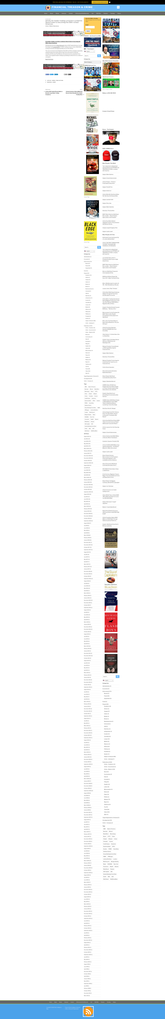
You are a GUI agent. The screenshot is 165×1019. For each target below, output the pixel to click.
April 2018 (86, 532)
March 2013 (86, 672)
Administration (87, 256)
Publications (56, 26)
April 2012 (86, 699)
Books (57, 13)
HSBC (99, 407)
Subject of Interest (89, 320)
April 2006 (86, 858)
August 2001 (86, 942)
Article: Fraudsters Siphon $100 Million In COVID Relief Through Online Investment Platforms (110, 519)
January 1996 (87, 978)
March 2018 (86, 535)
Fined (87, 265)
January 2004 (87, 908)
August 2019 (86, 494)
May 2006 (86, 855)
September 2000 (87, 954)
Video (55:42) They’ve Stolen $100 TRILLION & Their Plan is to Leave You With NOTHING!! (111, 496)
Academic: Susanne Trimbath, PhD (111, 441)
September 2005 (87, 872)
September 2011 (87, 716)
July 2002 (86, 932)
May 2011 (86, 723)
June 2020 (86, 470)
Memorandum (88, 350)
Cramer (96, 396)
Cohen (54, 82)
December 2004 (87, 889)
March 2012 (86, 701)
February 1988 (87, 988)
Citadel (90, 393)
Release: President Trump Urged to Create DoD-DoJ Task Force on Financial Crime (111, 362)
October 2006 (87, 843)
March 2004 (86, 904)
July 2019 (86, 496)
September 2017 (87, 549)
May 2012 (86, 696)
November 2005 (87, 867)
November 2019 (87, 487)
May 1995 (86, 981)
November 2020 (87, 458)
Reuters (96, 419)
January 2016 (87, 597)
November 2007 (87, 814)
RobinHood (87, 421)
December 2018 (87, 513)
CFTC (96, 391)
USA (93, 428)
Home (45, 13)
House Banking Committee (90, 407)
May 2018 (86, 530)
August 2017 (86, 552)
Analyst (87, 279)
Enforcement (86, 261)
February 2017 (87, 566)
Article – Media (89, 332)
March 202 (86, 995)
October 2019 (87, 489)
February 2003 (87, 925)
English (88, 51)
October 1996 (87, 973)
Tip (86, 366)
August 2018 (86, 523)
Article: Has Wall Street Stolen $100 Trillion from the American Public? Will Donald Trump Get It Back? (111, 422)
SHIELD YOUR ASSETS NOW (100, 2)
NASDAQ (86, 416)
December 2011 (87, 708)
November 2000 (87, 949)
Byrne (92, 391)
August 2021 (86, 436)
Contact (71, 13)
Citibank (95, 393)
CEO (86, 293)
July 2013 (86, 663)
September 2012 (87, 687)
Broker (87, 286)
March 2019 (86, 506)
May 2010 (86, 747)
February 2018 (87, 537)
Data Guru (88, 295)
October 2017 (87, 547)
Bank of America (91, 386)
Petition (87, 357)
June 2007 (86, 824)
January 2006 (87, 865)
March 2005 (86, 882)
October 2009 (87, 761)
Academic (88, 275)
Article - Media (48, 26)
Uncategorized (87, 378)
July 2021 (86, 438)
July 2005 (86, 877)
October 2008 (87, 788)
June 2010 (86, 744)
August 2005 (87, 875)
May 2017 (86, 559)
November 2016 (87, 573)
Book (87, 334)
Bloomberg (87, 391)
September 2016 (87, 578)
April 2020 (86, 474)
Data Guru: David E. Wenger (109, 408)
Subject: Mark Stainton (108, 174)
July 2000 (86, 957)
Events (85, 270)
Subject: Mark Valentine (108, 207)
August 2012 (86, 689)
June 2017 (86, 556)
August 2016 (86, 581)
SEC (92, 423)
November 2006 (87, 841)
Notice (87, 352)
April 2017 (86, 561)
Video (87, 371)
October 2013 (87, 658)
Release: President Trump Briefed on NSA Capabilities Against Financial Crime (110, 348)
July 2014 (86, 636)
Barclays (86, 389)
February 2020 (87, 479)
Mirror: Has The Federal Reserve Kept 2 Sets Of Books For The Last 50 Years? (111, 322)
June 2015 (86, 614)
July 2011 (86, 720)
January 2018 (87, 540)
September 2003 (87, 918)
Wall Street (87, 430)
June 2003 (86, 920)
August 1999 (86, 964)
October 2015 (87, 605)
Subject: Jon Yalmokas (108, 486)
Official (87, 311)
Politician (87, 313)
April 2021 (86, 446)
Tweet (87, 368)
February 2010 (87, 754)
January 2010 (87, 756)
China (86, 393)
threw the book (60, 45)
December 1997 (87, 971)
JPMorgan (87, 410)
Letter (87, 348)
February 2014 (87, 648)
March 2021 (86, 448)
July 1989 (86, 985)
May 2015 (86, 617)
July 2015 (86, 612)
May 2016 (86, 588)
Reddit (92, 419)
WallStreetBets (94, 430)
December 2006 (87, 838)
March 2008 (86, 805)
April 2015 (86, 619)
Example (87, 341)
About (51, 13)
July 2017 (86, 554)
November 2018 (87, 515)
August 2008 (87, 793)
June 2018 (86, 528)
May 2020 (86, 472)
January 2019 (87, 511)
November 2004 (87, 891)
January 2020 (87, 482)
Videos (119, 13)
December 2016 (87, 571)
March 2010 (86, 752)
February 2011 (87, 728)
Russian (92, 421)
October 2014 (87, 631)
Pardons (106, 13)
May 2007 (86, 826)
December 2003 (87, 911)
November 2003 (87, 913)
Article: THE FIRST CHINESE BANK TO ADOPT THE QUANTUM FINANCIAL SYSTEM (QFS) (111, 244)
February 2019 (87, 508)
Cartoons (64, 13)
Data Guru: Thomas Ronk (108, 210)
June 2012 (86, 694)
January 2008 (87, 809)
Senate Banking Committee (90, 426)
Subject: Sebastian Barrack (109, 381)
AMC (86, 386)
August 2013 (86, 660)
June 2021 (86, 441)
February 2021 (87, 450)
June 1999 (86, 966)
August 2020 (86, 465)
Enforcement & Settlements (82, 13)
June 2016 (86, 585)
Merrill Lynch (92, 412)
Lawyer (87, 304)
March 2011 (86, 725)
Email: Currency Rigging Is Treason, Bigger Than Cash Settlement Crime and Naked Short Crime (111, 476)
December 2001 (87, 940)
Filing (87, 343)
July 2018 (86, 525)
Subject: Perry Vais (107, 203)
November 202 (87, 993)
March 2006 (86, 860)
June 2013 (86, 665)
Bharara (49, 82)
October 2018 (87, 518)
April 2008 (86, 802)
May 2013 (86, 667)
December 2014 (87, 626)
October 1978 (87, 990)
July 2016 (86, 583)
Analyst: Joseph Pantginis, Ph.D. (110, 227)
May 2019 (86, 501)
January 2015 (87, 624)
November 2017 (87, 544)
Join (93, 13)
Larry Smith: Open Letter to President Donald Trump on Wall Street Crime (110, 259)
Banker (87, 284)
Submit (88, 31)
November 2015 (87, 602)
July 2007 (86, 822)
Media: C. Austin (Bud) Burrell (109, 507)
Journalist (87, 302)
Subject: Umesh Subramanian (110, 178)
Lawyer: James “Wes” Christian (110, 288)
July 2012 (86, 691)
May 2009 (86, 773)
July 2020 (86, 467)
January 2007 (87, 836)
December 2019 (87, 484)
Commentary (88, 336)
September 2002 (87, 930)
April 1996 (86, 976)
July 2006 (86, 850)
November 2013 (87, 655)
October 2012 (87, 684)
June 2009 (86, 771)
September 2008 (87, 790)
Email (87, 25)
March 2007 (86, 831)
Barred (87, 263)
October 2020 (87, 460)
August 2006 (87, 848)
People (85, 273)
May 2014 (86, 641)
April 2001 (86, 944)
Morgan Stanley (88, 414)
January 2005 (87, 887)
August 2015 (86, 609)
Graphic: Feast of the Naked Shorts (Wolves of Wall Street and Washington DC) (111, 341)
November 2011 (87, 711)
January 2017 (87, 568)
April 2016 (86, 590)
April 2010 (86, 749)
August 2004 (87, 896)
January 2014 (87, 650)
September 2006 (87, 846)
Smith (86, 428)
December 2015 (87, 600)
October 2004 (87, 894)
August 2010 (86, 740)
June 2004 (86, 899)
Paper (87, 355)
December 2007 (87, 812)
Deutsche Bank (88, 400)
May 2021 (86, 443)
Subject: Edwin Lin (107, 190)
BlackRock (97, 389)
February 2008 (87, 807)
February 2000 (87, 961)
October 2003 (87, 916)
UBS (90, 428)
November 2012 (87, 682)
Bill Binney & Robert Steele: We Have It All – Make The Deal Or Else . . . (111, 278)
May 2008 (86, 800)
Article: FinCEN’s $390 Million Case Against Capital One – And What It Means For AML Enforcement (111, 446)
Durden (98, 400)
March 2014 (86, 646)
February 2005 (87, 884)
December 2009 (87, 759)
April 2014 (86, 643)
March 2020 (86, 477)
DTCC (94, 400)
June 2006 (86, 853)
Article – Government (90, 330)
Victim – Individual (89, 323)
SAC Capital (87, 423)
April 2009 (86, 776)
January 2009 (87, 781)
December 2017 (87, 542)
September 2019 (87, 491)
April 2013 (86, 670)
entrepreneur (88, 297)
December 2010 (87, 730)
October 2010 (87, 735)
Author (87, 282)
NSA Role (98, 13)
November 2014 (87, 629)
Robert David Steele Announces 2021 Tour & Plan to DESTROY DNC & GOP (111, 512)
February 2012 (87, 703)
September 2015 (87, 607)
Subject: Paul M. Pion (107, 187)
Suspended (88, 268)
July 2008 (86, 795)
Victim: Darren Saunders (108, 367)
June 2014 (86, 638)
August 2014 (86, 634)
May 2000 (86, 959)
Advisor (87, 277)
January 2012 (87, 706)
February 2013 (87, 675)
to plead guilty (56, 47)
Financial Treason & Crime (72, 7)
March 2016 (86, 593)
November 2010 (87, 732)
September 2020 (87, 462)
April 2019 (86, 503)
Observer (87, 309)
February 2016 (87, 595)
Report (87, 361)
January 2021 (87, 453)
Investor (87, 300)
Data (87, 339)
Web (86, 373)
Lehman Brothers (94, 410)
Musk (94, 414)
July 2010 (86, 742)
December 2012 (87, 679)
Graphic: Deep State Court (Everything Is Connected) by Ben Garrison (110, 395)
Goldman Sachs (88, 405)
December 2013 (87, 653)
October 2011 (87, 713)
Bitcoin (91, 389)
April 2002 (86, 935)
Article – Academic (89, 327)
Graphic (87, 346)
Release (87, 359)
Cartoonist (88, 291)
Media (87, 307)
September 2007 (87, 817)
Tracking (112, 13)
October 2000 (87, 952)
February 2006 (87, 863)
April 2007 (86, 829)
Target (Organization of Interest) (90, 376)
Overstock (87, 419)
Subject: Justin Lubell (108, 231)
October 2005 (87, 870)
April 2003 (86, 923)
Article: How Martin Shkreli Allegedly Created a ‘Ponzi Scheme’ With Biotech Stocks (111, 222)
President (88, 316)
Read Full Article (49, 59)
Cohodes (91, 396)
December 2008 (87, 783)
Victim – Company (88, 381)
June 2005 (86, 879)
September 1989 (87, 983)
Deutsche (94, 398)
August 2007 (86, 819)
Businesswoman (89, 288)
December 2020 (87, 455)
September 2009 (87, 764)
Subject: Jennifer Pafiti (108, 199)
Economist (86, 259)
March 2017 (86, 564)
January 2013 (87, 677)
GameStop (91, 403)
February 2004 (87, 906)
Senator (87, 318)
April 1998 (86, 969)
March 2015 (86, 622)
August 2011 (86, 718)
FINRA (86, 403)
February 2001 (87, 947)
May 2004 (86, 901)
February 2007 (87, 834)
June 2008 (86, 797)
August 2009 (87, 766)
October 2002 (87, 928)
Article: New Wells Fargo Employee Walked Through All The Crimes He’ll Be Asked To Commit (111, 294)
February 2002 (87, 937)
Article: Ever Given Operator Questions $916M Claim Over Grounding (110, 329)
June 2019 (86, 499)
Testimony (88, 364)
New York (92, 416)
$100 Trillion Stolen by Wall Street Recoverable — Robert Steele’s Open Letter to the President (111, 216)
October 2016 (87, 576)
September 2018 (87, 520)
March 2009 (86, 778)
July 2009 (86, 769)
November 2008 (87, 785)
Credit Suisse (87, 398)
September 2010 (87, 737)
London (86, 412)
